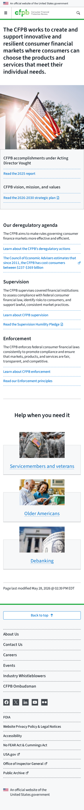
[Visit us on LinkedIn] (25, 702)
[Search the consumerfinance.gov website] (78, 13)
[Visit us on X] (16, 702)
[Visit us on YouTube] (35, 702)
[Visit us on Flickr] (44, 702)
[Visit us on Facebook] (6, 702)
